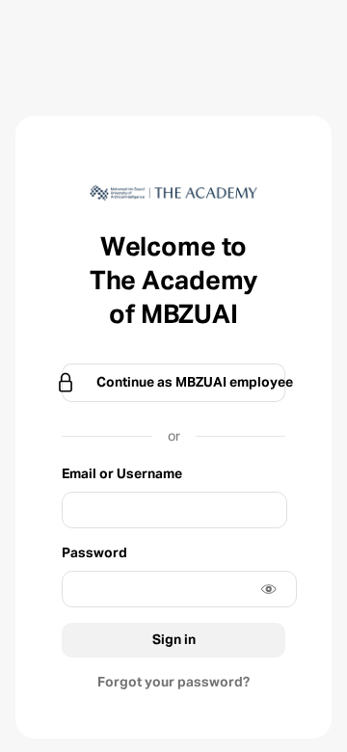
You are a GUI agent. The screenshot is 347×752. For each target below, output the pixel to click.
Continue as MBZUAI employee (190, 382)
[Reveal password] (268, 589)
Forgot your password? (173, 682)
